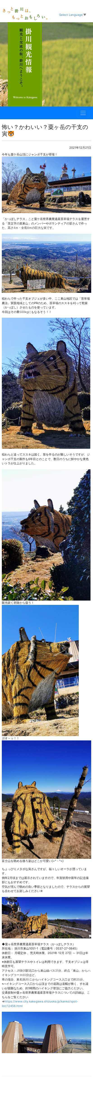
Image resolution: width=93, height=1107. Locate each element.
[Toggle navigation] (83, 112)
